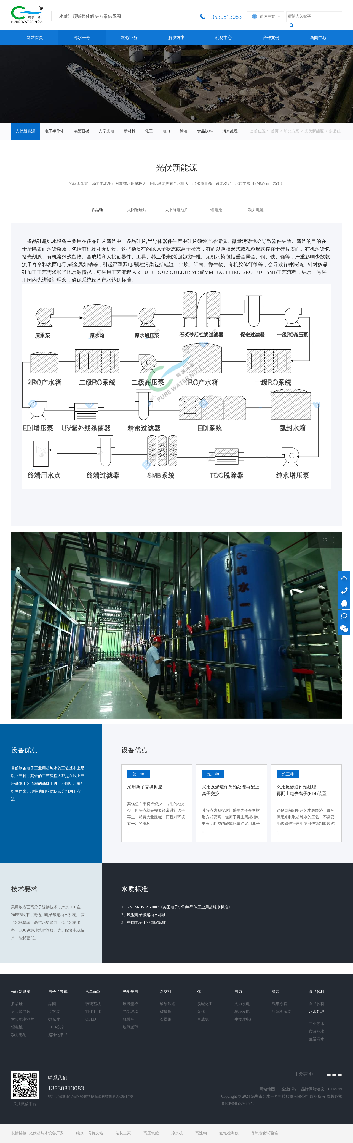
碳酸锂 (166, 1012)
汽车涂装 (279, 1004)
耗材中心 (223, 37)
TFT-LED (93, 1012)
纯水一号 (82, 37)
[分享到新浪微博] (334, 1075)
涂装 (184, 131)
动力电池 (256, 210)
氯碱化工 (205, 1004)
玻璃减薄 (130, 1027)
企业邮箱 (289, 1089)
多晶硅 (335, 131)
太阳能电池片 (176, 210)
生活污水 (316, 1039)
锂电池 (216, 210)
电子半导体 (54, 131)
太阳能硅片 (136, 210)
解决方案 (176, 37)
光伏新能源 (25, 131)
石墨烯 (166, 1019)
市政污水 (316, 1031)
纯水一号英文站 (89, 1133)
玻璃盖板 (130, 1004)
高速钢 (201, 1133)
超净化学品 (58, 1035)
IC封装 (54, 1012)
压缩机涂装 (281, 1012)
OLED (90, 1019)
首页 (275, 131)
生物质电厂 (244, 1019)
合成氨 (203, 1019)
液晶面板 (81, 131)
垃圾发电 (242, 1012)
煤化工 (203, 1012)
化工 (149, 131)
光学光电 (106, 131)
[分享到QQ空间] (329, 1075)
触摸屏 (128, 1019)
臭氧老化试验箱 (264, 1133)
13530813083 (344, 590)
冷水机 (177, 1133)
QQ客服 (344, 603)
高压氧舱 (151, 1133)
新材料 (129, 131)
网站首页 (34, 37)
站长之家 (123, 1133)
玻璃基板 (93, 1004)
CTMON (335, 1089)
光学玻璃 (130, 1012)
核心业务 (129, 37)
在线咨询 (344, 616)
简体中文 (267, 16)
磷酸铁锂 (167, 1004)
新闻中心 (318, 37)
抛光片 (54, 1019)
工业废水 (316, 1024)
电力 (166, 131)
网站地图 (267, 1089)
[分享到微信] (340, 1075)
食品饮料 (205, 131)
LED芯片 (56, 1027)
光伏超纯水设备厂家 (46, 1133)
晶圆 (52, 1004)
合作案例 (271, 37)
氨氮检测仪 (229, 1133)
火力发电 (242, 1004)
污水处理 (230, 131)
